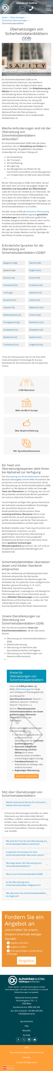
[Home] (5, 8)
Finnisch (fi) (34, 277)
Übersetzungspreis (25, 689)
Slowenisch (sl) (10, 337)
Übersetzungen (17, 17)
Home (5, 17)
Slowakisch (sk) (36, 329)
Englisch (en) (35, 270)
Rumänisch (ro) (36, 322)
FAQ (26, 1026)
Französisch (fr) (10, 285)
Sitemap (26, 1057)
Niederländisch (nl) (12, 315)
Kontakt (26, 1035)
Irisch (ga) (7, 292)
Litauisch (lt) (9, 307)
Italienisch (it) (35, 292)
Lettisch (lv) (34, 300)
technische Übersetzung (37, 211)
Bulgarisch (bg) (10, 263)
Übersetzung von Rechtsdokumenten (22, 476)
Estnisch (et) (9, 277)
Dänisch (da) (35, 263)
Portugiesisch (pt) (11, 322)
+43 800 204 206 (35, 1010)
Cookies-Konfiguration (26, 1062)
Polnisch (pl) (35, 315)
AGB (26, 1047)
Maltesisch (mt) (36, 307)
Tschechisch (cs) (10, 344)
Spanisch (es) (35, 337)
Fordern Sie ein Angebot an (24, 920)
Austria (10, 1068)
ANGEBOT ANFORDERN (26, 776)
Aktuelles (26, 1030)
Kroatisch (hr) (9, 300)
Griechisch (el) (36, 285)
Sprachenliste (26, 1021)
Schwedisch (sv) (10, 329)
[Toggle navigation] (48, 7)
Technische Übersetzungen (14, 20)
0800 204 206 (34, 1007)
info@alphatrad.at (26, 1013)
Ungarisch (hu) (36, 344)
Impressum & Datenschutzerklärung (26, 1052)
